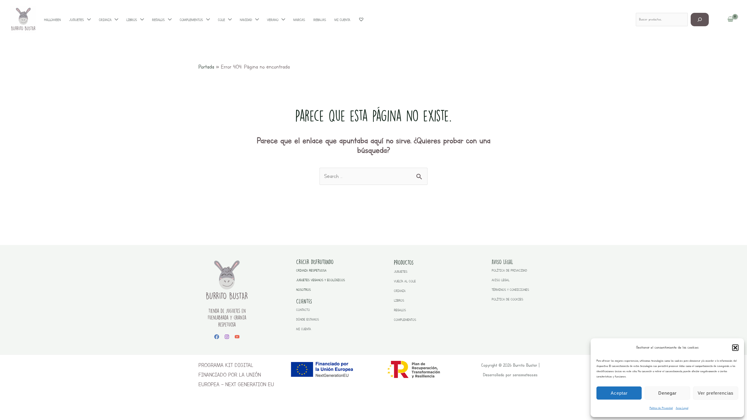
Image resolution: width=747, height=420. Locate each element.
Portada (206, 66)
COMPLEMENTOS (405, 320)
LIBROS (399, 300)
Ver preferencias (716, 393)
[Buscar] (700, 19)
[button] (735, 348)
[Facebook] (216, 336)
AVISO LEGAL (500, 280)
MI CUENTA (303, 329)
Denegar (667, 393)
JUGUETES (400, 272)
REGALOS (400, 310)
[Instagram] (226, 336)
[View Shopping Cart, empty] (730, 19)
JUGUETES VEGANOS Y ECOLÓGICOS (320, 280)
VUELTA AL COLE (405, 281)
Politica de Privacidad (661, 408)
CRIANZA (400, 291)
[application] (87, 20)
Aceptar (619, 393)
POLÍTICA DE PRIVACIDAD (509, 270)
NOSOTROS (303, 290)
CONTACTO (303, 310)
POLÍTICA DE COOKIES (507, 299)
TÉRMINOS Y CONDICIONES (510, 290)
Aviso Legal (682, 408)
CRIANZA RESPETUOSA (311, 270)
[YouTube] (237, 336)
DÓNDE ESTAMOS (307, 319)
